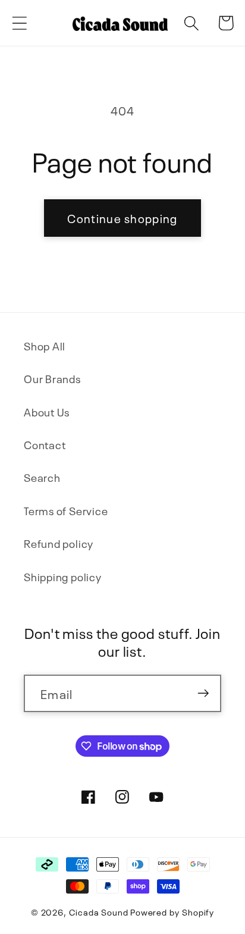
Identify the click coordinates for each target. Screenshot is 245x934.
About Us (47, 411)
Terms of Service (66, 510)
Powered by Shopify (172, 911)
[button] (19, 23)
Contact (44, 444)
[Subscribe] (203, 693)
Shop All (44, 345)
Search (42, 477)
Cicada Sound (98, 911)
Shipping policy (63, 576)
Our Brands (52, 378)
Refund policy (58, 543)
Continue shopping (122, 217)
